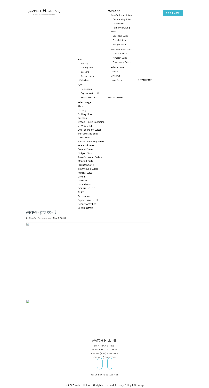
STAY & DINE (114, 11)
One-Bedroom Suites (121, 15)
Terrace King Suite (122, 19)
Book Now (173, 13)
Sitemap (138, 385)
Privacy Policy (123, 385)
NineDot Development (40, 218)
